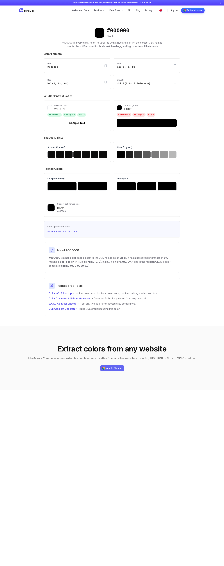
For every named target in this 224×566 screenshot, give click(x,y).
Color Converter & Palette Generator (70, 298)
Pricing (148, 10)
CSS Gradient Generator (62, 308)
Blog (138, 10)
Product (98, 10)
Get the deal (145, 2)
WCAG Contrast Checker (63, 303)
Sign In (174, 10)
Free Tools (115, 10)
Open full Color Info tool (64, 231)
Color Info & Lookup (60, 293)
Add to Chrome (194, 10)
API (129, 10)
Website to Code (80, 10)
